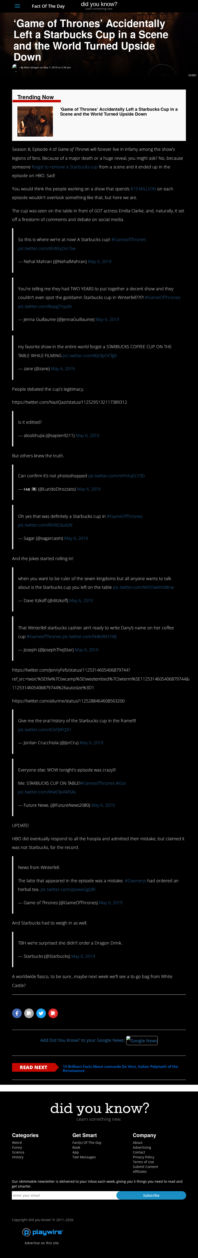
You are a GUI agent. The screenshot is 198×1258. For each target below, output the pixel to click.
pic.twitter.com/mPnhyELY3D (116, 476)
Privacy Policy (143, 1157)
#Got (121, 783)
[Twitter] (157, 6)
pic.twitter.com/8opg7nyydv (45, 306)
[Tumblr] (174, 6)
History (17, 1157)
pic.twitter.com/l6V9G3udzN (45, 525)
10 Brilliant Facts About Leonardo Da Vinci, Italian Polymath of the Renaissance (120, 1068)
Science (18, 1152)
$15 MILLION (143, 189)
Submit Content (145, 1166)
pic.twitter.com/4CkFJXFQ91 (44, 729)
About (137, 1142)
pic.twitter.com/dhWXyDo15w (47, 248)
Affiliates (140, 1171)
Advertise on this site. (42, 1243)
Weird (17, 1142)
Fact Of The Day (48, 6)
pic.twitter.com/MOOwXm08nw (143, 587)
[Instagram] (165, 6)
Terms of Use (143, 1162)
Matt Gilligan (31, 67)
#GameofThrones (128, 239)
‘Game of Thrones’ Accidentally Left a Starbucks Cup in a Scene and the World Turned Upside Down (119, 111)
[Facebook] (148, 6)
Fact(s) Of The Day (86, 1142)
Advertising (142, 1147)
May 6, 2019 (100, 261)
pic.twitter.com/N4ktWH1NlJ (89, 636)
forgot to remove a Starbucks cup (65, 167)
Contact (139, 1152)
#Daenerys (135, 880)
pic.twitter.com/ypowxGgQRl (68, 889)
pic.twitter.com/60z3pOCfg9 (90, 355)
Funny (17, 1147)
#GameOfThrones (162, 297)
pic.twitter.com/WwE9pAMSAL (47, 792)
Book (76, 1147)
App (75, 1152)
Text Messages (84, 1157)
